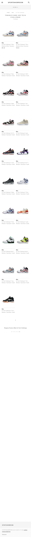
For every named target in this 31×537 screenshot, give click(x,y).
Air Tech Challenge (20, 12)
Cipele (8, 12)
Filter (15, 7)
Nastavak (4, 534)
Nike (13, 12)
